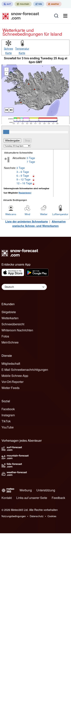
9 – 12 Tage (23, 179)
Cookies (52, 516)
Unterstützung (45, 490)
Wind (27, 214)
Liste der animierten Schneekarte (26, 221)
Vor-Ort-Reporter (12, 382)
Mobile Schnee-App (15, 375)
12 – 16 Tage (24, 183)
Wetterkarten (10, 318)
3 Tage (31, 158)
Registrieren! (25, 192)
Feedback (58, 498)
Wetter (43, 214)
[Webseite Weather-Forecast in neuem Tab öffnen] (54, 4)
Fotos (5, 336)
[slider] (6, 132)
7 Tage (31, 162)
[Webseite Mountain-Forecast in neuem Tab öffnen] (23, 4)
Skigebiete (9, 312)
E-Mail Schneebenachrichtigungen (25, 369)
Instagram (8, 415)
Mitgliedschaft (11, 363)
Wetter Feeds (11, 388)
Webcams (10, 214)
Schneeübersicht (13, 324)
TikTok (6, 421)
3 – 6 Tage (22, 172)
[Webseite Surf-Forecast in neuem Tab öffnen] (7, 4)
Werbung (26, 490)
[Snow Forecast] (19, 16)
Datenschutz (37, 516)
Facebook (8, 409)
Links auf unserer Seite (31, 498)
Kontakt (7, 498)
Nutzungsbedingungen (14, 516)
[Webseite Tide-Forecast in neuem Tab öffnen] (38, 4)
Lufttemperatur (60, 214)
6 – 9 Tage (22, 175)
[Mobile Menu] (65, 15)
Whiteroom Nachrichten (17, 330)
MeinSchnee (10, 342)
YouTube (8, 427)
